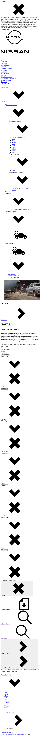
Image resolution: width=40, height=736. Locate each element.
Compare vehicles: (13, 276)
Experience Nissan (6, 68)
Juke (13, 145)
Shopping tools (5, 83)
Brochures (4, 82)
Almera (14, 147)
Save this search (5, 609)
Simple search (5, 638)
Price (2, 348)
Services (3, 67)
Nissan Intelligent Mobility (8, 78)
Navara (14, 190)
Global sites (4, 732)
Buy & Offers (5, 65)
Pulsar (14, 140)
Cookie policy (5, 29)
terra (13, 152)
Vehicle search (8, 191)
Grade (2, 387)
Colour (3, 516)
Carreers (10, 732)
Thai (9, 227)
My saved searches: (14, 277)
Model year (4, 353)
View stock (4, 320)
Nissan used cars (9, 712)
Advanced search (6, 624)
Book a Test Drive (6, 80)
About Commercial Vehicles (20, 188)
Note (13, 144)
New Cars (4, 61)
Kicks (13, 150)
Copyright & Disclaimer (17, 734)
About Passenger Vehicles (19, 137)
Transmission (4, 451)
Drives (3, 483)
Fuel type (3, 419)
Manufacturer (5, 354)
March (14, 142)
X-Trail (14, 149)
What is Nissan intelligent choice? (20, 209)
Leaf (13, 139)
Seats (2, 548)
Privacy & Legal (5, 734)
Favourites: (11, 274)
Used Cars (4, 63)
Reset (3, 595)
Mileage (3, 351)
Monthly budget (5, 349)
